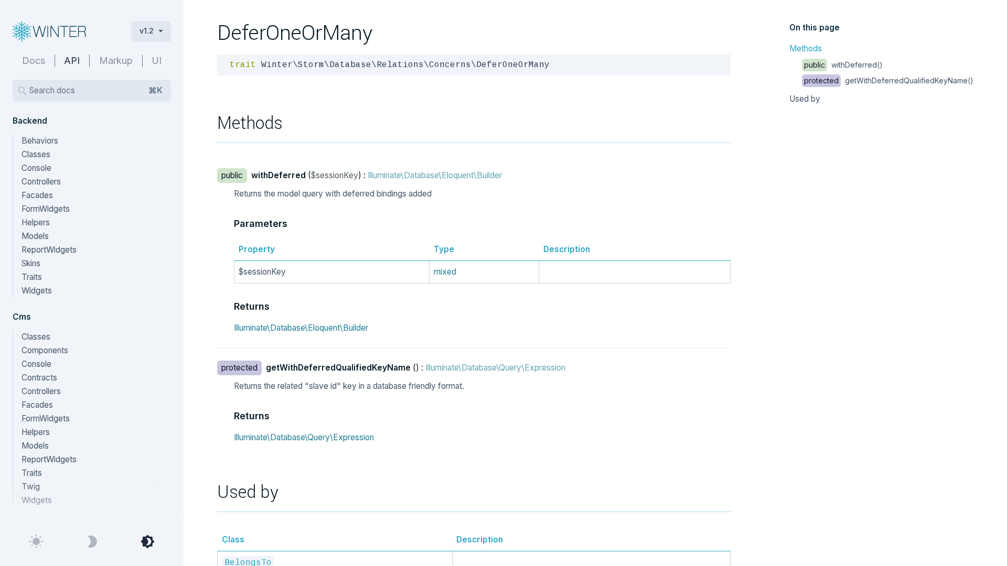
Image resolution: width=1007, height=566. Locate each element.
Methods (805, 48)
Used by (804, 99)
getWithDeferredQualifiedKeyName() (888, 80)
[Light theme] (36, 542)
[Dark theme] (91, 542)
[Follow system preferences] (147, 542)
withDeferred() (843, 64)
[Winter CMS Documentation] (63, 31)
